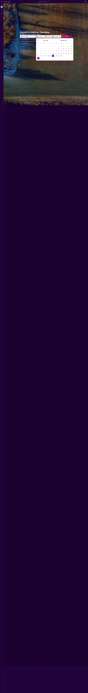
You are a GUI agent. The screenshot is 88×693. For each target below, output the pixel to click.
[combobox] (29, 36)
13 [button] (45, 50)
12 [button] (43, 50)
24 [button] (38, 55)
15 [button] (50, 50)
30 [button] (53, 55)
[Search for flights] (1, 5)
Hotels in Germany (32, 4)
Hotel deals (21, 4)
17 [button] (38, 53)
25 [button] (40, 55)
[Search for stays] (1, 7)
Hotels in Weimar (45, 4)
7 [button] (56, 48)
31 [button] (38, 58)
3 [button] (38, 48)
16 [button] (61, 50)
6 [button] (45, 48)
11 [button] (40, 50)
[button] (2, 1)
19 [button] (43, 53)
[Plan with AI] (1, 11)
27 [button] (45, 55)
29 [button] (50, 55)
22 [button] (50, 53)
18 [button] (40, 53)
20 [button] (45, 53)
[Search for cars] (1, 9)
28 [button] (48, 55)
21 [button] (48, 53)
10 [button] (38, 50)
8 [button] (50, 48)
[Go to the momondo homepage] (7, 1)
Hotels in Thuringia (39, 4)
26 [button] (43, 55)
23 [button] (61, 53)
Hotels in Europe (26, 4)
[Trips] (1, 14)
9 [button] (61, 48)
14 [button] (48, 50)
